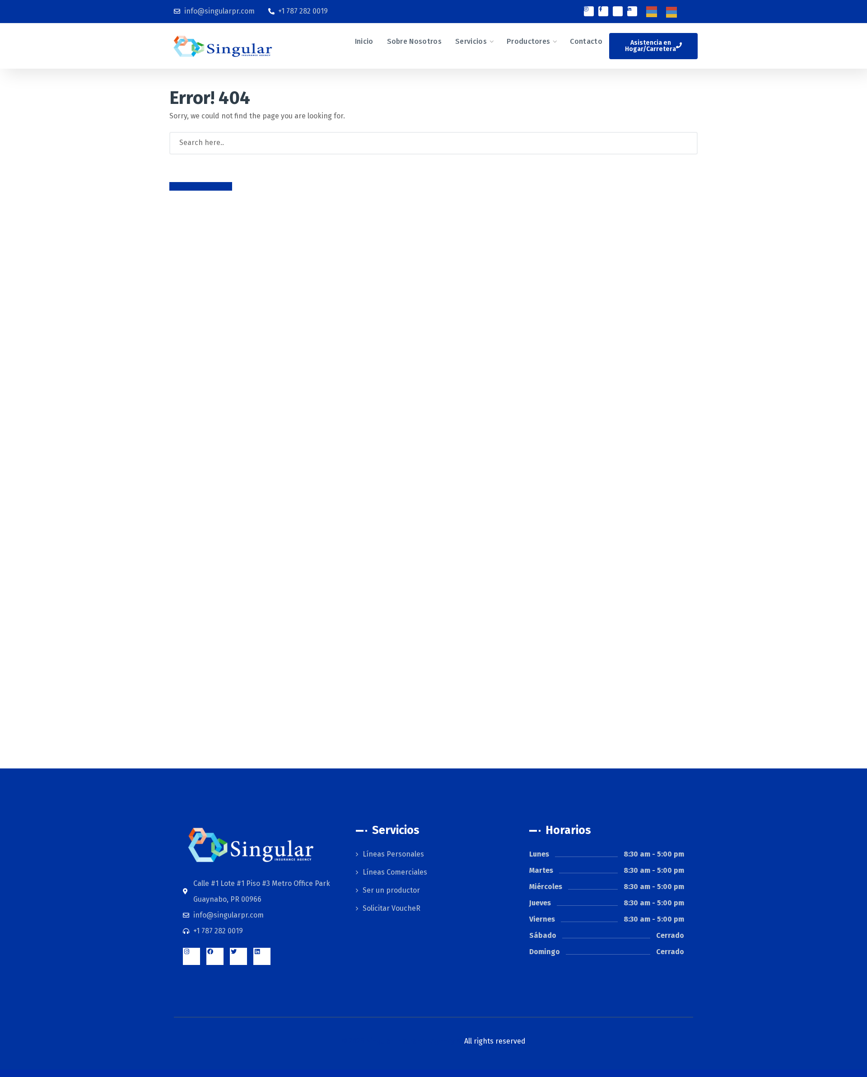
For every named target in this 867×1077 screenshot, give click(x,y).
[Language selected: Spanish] (666, 12)
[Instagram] (589, 11)
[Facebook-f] (603, 11)
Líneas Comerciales (395, 872)
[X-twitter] (618, 11)
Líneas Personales (393, 854)
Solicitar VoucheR (391, 908)
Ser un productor (391, 890)
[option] (674, 12)
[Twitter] (238, 956)
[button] (653, 46)
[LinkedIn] (261, 956)
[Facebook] (215, 956)
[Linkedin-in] (632, 11)
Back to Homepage (200, 186)
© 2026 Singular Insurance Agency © (433, 1041)
